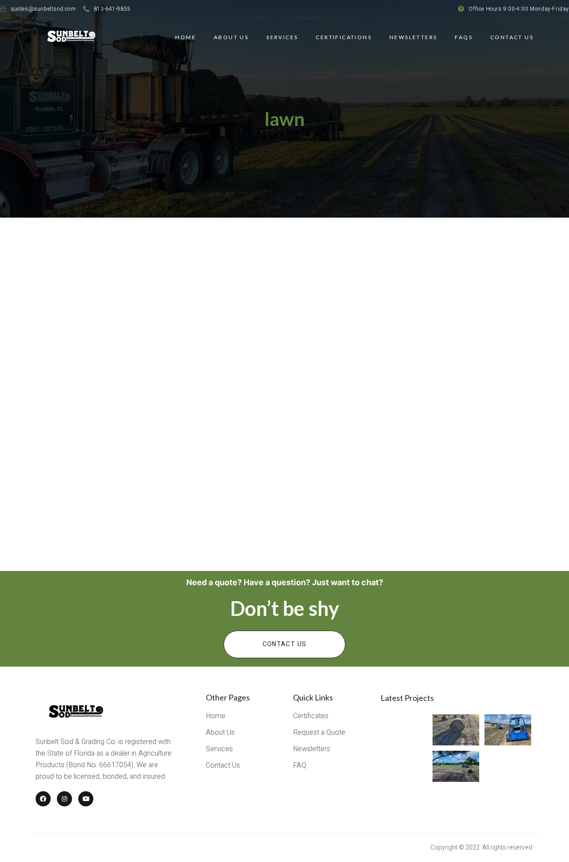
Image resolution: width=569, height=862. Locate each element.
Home (185, 37)
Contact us (285, 644)
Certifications (344, 37)
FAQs (464, 37)
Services (282, 37)
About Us (231, 37)
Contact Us (511, 37)
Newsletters (413, 37)
